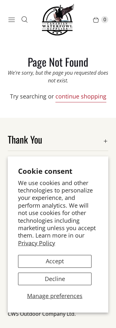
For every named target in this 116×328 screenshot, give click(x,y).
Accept (55, 261)
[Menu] (11, 19)
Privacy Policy (36, 243)
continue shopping (80, 96)
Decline (55, 279)
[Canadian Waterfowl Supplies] (58, 19)
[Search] (24, 19)
